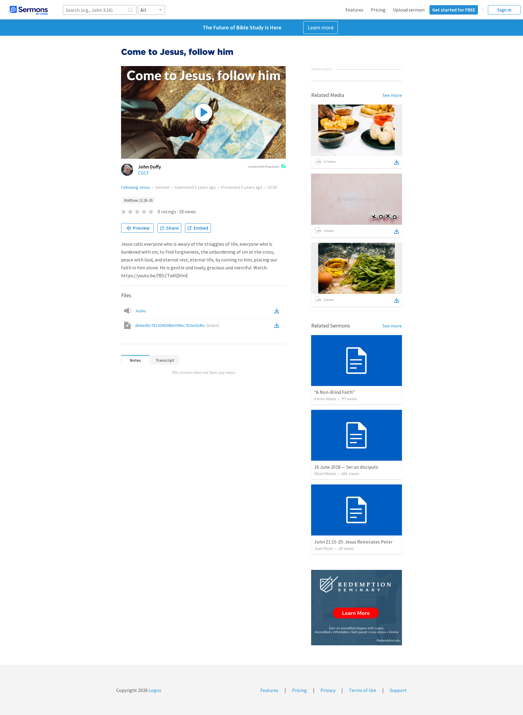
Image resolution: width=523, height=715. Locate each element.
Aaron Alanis (325, 398)
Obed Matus (325, 473)
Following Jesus (135, 187)
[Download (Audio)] (278, 310)
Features (354, 10)
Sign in (504, 10)
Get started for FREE (453, 10)
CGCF (143, 173)
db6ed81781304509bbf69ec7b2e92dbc (177, 325)
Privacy (328, 690)
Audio (141, 311)
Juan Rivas (323, 548)
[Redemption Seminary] (356, 607)
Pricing (378, 10)
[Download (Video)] (278, 325)
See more (392, 95)
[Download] (396, 162)
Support (398, 690)
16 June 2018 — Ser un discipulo (346, 467)
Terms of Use (362, 690)
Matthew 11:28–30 (138, 200)
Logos (154, 690)
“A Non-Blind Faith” (334, 392)
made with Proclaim (263, 166)
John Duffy (149, 167)
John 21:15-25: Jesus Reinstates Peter (353, 542)
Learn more (321, 27)
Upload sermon (409, 10)
